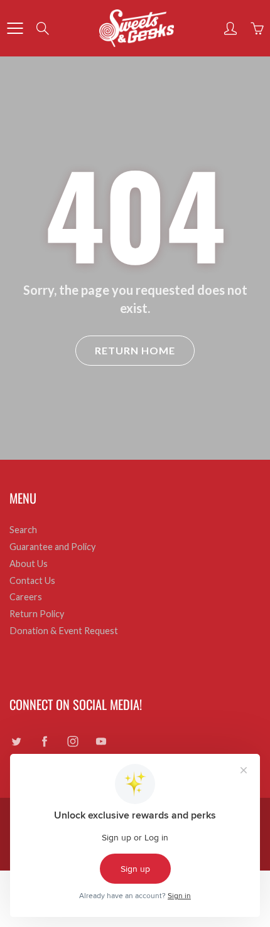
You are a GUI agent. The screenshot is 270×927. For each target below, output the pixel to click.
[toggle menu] (15, 28)
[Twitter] (16, 742)
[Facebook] (44, 742)
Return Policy (36, 613)
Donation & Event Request (63, 630)
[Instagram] (73, 742)
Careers (25, 596)
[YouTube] (101, 742)
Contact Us (32, 580)
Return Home (135, 350)
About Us (28, 563)
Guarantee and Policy (52, 546)
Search (23, 529)
